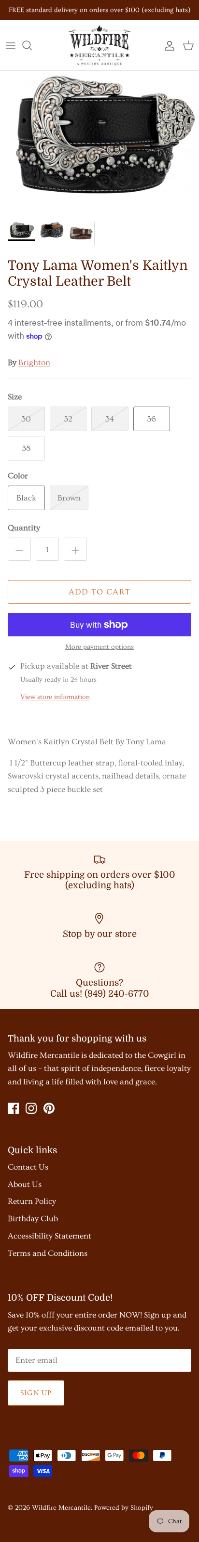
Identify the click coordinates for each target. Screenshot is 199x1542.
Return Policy (32, 1201)
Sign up (36, 1393)
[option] (99, 143)
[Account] (167, 45)
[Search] (32, 45)
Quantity (24, 527)
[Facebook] (13, 1108)
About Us (25, 1184)
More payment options (99, 647)
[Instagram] (31, 1108)
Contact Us (28, 1167)
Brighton (34, 362)
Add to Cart (100, 591)
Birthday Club (33, 1218)
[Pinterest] (49, 1108)
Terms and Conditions (47, 1253)
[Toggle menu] (10, 45)
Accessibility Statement (49, 1235)
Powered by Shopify (123, 1508)
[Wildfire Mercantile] (99, 45)
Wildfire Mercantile (61, 1508)
